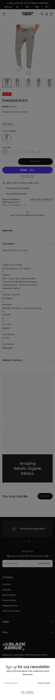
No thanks (27, 692)
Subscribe (44, 683)
